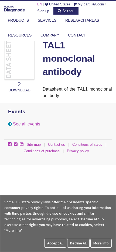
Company (49, 35)
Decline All (78, 243)
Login (99, 4)
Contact (77, 35)
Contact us (56, 144)
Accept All (55, 243)
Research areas (82, 20)
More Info (101, 243)
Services (47, 20)
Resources (20, 35)
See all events (26, 124)
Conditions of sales (87, 144)
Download (19, 90)
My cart (83, 4)
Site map (34, 144)
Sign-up (43, 11)
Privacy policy (78, 151)
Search (67, 11)
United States (59, 4)
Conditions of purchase (42, 151)
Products (18, 20)
